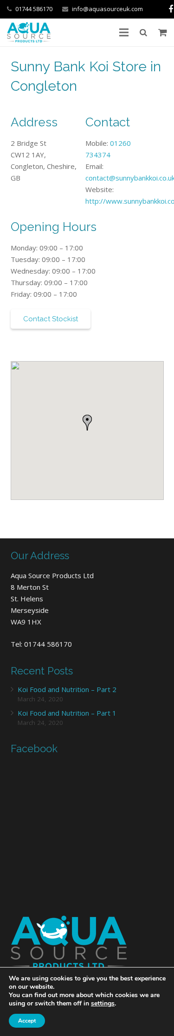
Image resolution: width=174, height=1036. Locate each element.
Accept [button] (27, 1020)
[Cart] (163, 32)
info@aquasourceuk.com (107, 9)
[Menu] (124, 32)
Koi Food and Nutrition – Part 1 (67, 713)
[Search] (143, 32)
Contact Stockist (50, 319)
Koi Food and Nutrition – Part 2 (67, 689)
